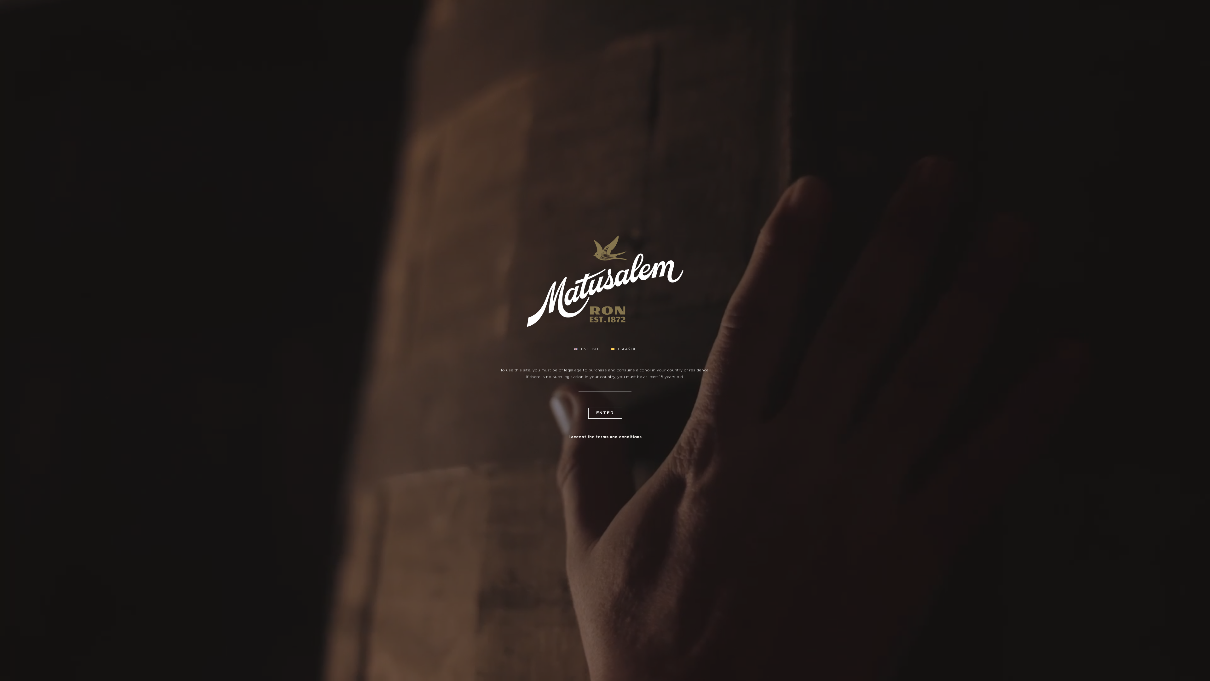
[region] (605, 663)
